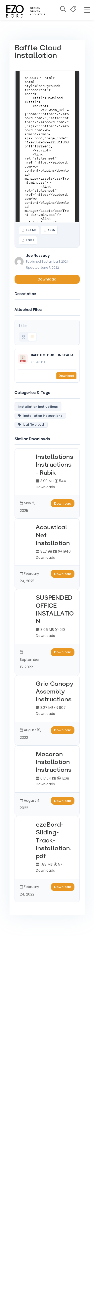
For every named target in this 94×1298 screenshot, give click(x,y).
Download (47, 279)
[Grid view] (24, 337)
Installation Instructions (38, 406)
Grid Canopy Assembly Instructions (54, 692)
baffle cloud (32, 424)
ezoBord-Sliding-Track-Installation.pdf (53, 841)
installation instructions (41, 416)
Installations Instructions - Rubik (54, 465)
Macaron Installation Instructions (53, 762)
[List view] (32, 337)
